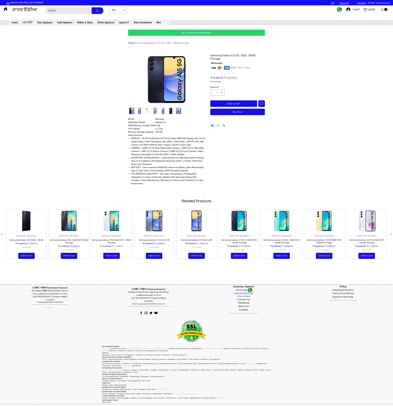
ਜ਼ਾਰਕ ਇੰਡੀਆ (24, 9)
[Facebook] (141, 313)
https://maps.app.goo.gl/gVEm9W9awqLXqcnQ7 (148, 304)
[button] (384, 9)
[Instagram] (146, 313)
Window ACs (236, 348)
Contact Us (243, 299)
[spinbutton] (217, 92)
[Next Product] (391, 234)
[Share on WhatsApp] (218, 125)
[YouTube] (156, 313)
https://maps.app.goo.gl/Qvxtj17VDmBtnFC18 (50, 302)
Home (131, 43)
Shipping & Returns (342, 290)
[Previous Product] (2, 234)
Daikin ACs (115, 348)
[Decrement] (213, 92)
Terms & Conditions (343, 293)
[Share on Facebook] (212, 125)
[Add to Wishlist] (261, 103)
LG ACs (122, 348)
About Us (243, 306)
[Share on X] (224, 125)
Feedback (243, 303)
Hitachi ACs (174, 348)
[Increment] (222, 92)
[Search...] (97, 10)
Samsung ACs (196, 348)
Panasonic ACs (185, 348)
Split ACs (227, 348)
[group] (196, 234)
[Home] (5, 9)
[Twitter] (151, 313)
